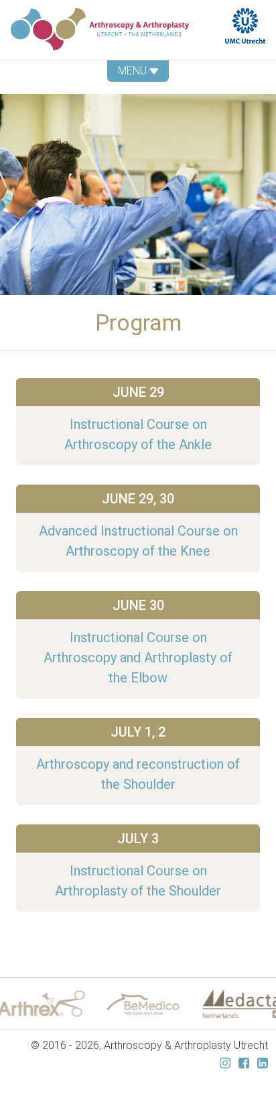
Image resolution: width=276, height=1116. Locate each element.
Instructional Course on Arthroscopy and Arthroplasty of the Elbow (138, 657)
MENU (133, 70)
